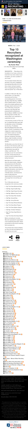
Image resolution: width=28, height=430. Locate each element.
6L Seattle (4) (8, 331)
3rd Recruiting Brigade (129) (12, 294)
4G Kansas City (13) (9, 300)
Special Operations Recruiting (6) (13, 363)
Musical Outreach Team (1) (11, 353)
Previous (5, 33)
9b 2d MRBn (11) (9, 337)
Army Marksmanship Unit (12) (12, 347)
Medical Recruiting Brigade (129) (13, 334)
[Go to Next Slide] (26, 12)
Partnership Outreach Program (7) (13, 261)
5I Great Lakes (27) (9, 315)
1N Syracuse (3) (9, 276)
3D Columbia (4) (9, 282)
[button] (13, 3)
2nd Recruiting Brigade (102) (12, 279)
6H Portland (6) (8, 324)
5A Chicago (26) (9, 308)
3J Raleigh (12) (8, 289)
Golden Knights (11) (9, 345)
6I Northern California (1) (11, 326)
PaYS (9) (7, 366)
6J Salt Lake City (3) (9, 327)
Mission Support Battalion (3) (12, 349)
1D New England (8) (9, 269)
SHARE (11, 240)
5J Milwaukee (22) (9, 316)
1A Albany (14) (8, 266)
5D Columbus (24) (9, 311)
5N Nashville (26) (9, 319)
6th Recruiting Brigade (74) (11, 321)
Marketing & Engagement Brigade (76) (14, 344)
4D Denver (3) (8, 297)
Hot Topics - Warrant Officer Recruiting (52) (13, 359)
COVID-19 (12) (8, 373)
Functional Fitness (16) (10, 352)
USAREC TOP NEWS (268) (11, 255)
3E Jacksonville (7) (9, 284)
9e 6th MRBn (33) (9, 342)
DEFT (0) (7, 371)
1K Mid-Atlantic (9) (9, 274)
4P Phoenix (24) (8, 305)
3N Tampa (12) (8, 290)
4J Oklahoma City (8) (10, 302)
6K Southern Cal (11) (10, 329)
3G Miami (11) (8, 285)
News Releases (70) (9, 256)
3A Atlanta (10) (8, 281)
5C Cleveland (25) (9, 310)
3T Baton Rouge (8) (9, 292)
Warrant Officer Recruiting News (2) (13, 361)
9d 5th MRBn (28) (9, 340)
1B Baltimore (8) (9, 268)
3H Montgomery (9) (9, 287)
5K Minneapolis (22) (9, 318)
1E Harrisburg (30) (9, 271)
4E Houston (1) (8, 298)
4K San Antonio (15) (9, 303)
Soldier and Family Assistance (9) (13, 369)
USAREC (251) (8, 253)
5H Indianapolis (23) (9, 313)
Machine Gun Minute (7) (10, 260)
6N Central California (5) (10, 332)
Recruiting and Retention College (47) (14, 365)
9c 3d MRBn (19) (9, 339)
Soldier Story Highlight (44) (11, 263)
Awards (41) (7, 258)
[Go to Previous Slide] (2, 12)
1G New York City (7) (10, 272)
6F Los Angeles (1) (9, 323)
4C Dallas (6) (8, 295)
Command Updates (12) (10, 368)
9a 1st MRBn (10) (9, 336)
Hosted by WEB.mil (13, 422)
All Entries (4, 251)
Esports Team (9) (9, 350)
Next (22, 33)
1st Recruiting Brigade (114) (11, 264)
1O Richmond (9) (9, 277)
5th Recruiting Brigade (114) (11, 306)
